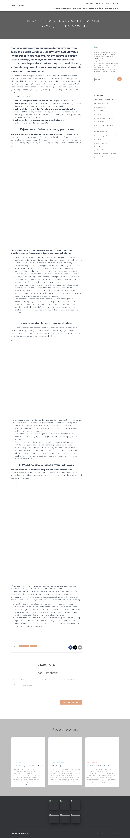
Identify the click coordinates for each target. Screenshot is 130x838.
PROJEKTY (98, 122)
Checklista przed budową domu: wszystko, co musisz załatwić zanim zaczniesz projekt (86, 8)
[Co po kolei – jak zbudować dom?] (28, 748)
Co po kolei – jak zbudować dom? (105, 136)
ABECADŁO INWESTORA (102, 100)
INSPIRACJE (98, 107)
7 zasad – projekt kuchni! (102, 143)
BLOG (107, 3)
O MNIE (114, 3)
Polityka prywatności (20, 834)
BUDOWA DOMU (23, 646)
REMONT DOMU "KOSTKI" (103, 125)
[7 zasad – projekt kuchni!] (102, 748)
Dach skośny (98, 139)
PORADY (33, 646)
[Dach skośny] (65, 748)
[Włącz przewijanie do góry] (126, 834)
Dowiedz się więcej (20, 784)
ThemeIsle (116, 834)
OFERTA (99, 3)
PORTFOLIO (89, 3)
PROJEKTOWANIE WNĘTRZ (103, 118)
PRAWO (97, 114)
